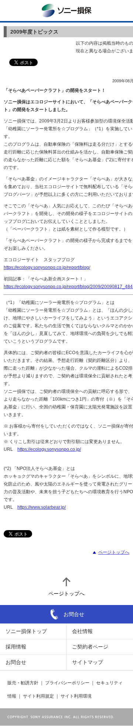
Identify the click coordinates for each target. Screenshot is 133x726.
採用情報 (16, 647)
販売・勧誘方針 (22, 682)
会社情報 (82, 631)
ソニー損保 (66, 10)
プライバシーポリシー (67, 682)
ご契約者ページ (90, 647)
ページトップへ (113, 552)
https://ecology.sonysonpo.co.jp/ (49, 449)
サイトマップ (87, 662)
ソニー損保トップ (26, 631)
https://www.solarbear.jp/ (41, 507)
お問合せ (74, 614)
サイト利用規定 (38, 696)
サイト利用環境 (76, 696)
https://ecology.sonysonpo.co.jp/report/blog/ (47, 267)
